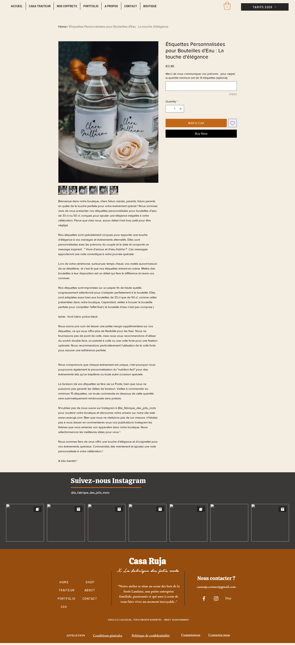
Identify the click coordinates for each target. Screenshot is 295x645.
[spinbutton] (174, 108)
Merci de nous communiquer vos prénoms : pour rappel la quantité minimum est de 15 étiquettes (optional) (200, 75)
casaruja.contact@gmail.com (216, 586)
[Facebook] (204, 599)
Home (62, 26)
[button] (227, 6)
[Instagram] (216, 599)
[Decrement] (168, 108)
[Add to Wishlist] (232, 123)
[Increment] (180, 108)
